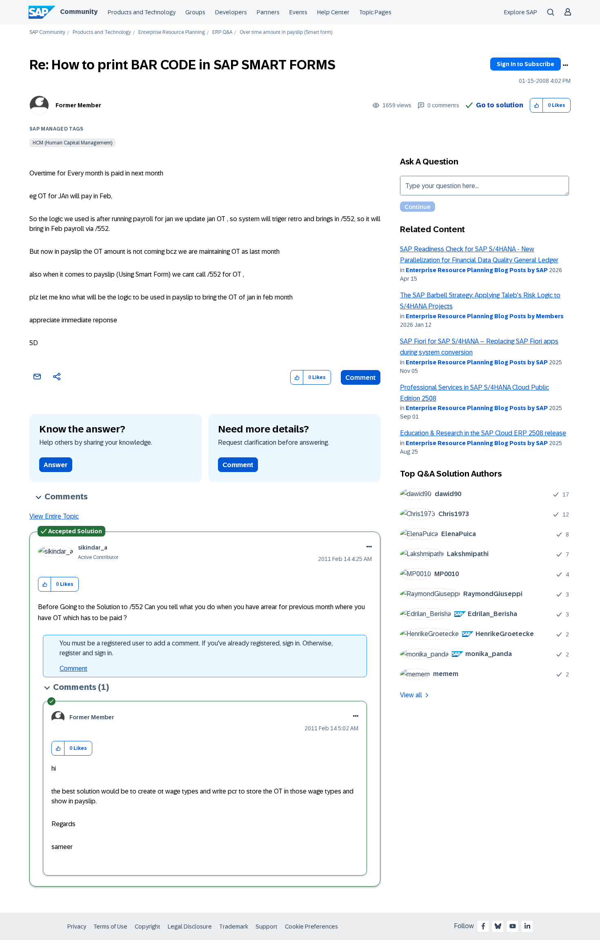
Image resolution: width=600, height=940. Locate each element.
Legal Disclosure (190, 926)
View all (411, 695)
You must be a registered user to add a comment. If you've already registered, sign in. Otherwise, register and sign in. (196, 648)
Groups (195, 12)
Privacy (76, 926)
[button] (536, 105)
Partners (268, 12)
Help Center (333, 12)
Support (267, 926)
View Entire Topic (54, 516)
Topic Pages (375, 12)
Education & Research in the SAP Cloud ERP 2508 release (483, 433)
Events (298, 12)
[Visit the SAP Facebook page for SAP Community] (483, 926)
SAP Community (47, 32)
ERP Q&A (222, 32)
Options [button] (565, 65)
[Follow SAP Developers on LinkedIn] (527, 926)
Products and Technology (142, 12)
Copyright (147, 926)
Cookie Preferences (311, 926)
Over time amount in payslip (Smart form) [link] (286, 32)
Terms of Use (110, 926)
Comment (360, 377)
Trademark (233, 926)
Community (79, 11)
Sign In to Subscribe (525, 64)
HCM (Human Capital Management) (72, 143)
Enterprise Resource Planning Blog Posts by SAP (477, 270)
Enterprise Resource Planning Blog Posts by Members (485, 316)
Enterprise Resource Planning (171, 32)
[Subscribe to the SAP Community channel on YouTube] (512, 926)
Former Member (78, 105)
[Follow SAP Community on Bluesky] (498, 926)
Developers (231, 12)
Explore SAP (520, 12)
